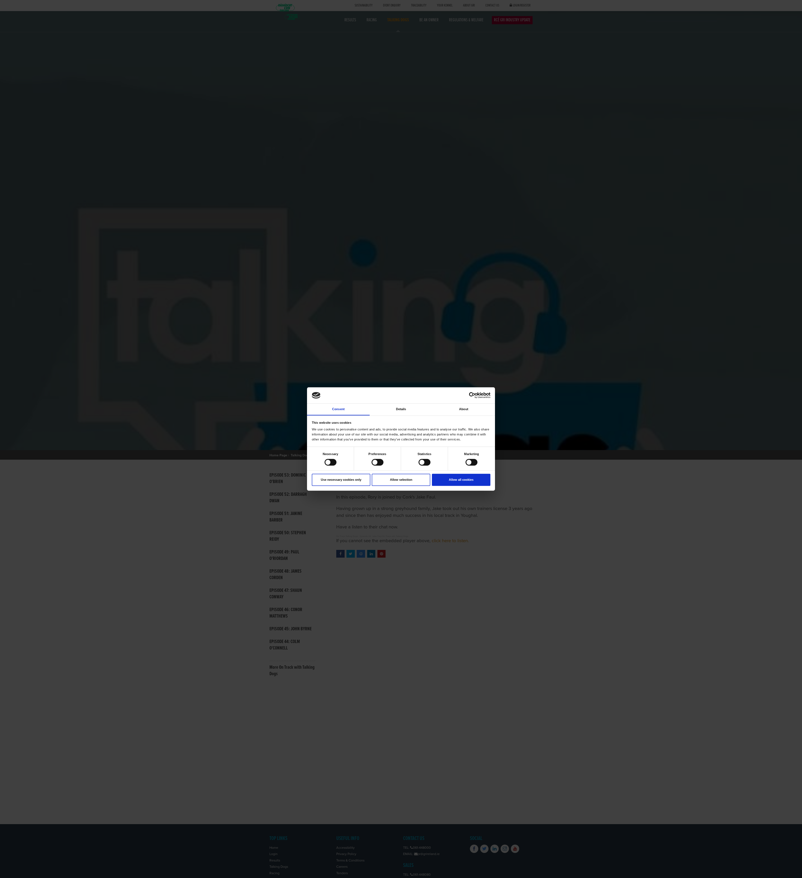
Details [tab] (401, 409)
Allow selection (401, 479)
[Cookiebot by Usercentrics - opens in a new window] (472, 395)
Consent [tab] (338, 409)
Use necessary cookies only (341, 479)
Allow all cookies (461, 479)
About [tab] (463, 409)
